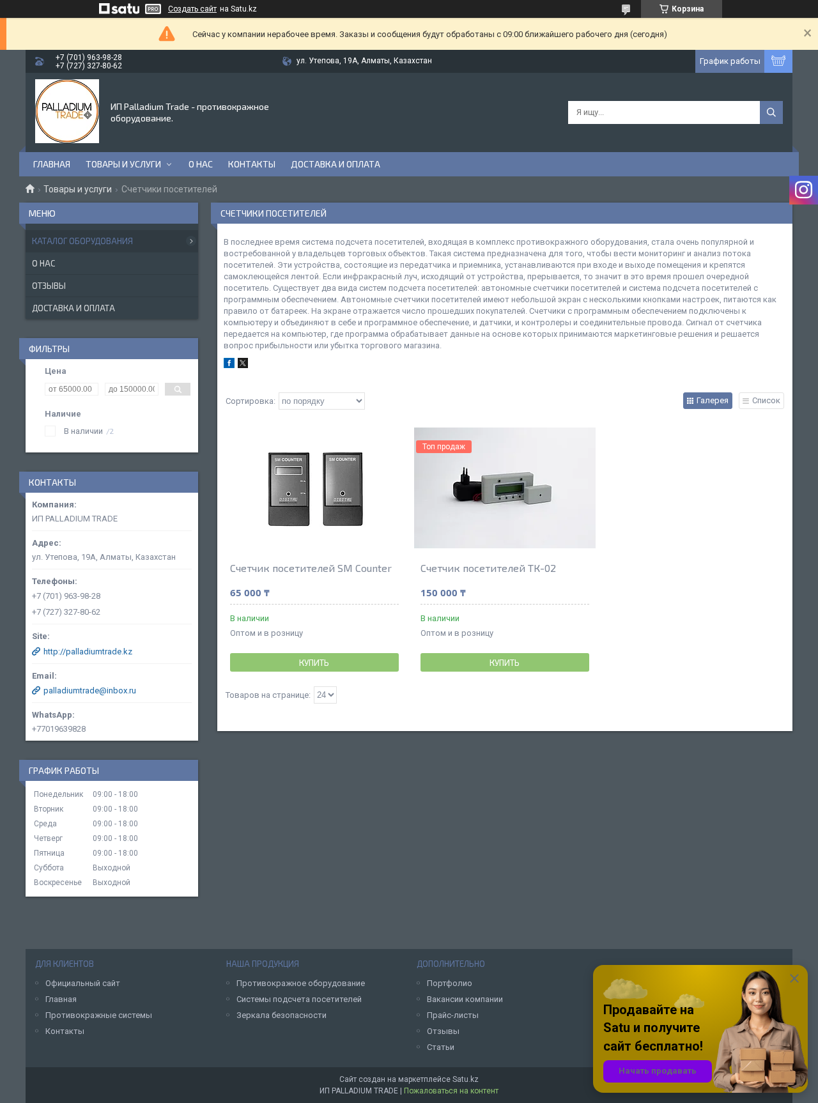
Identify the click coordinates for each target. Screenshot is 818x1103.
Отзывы (49, 286)
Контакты (251, 163)
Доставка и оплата (335, 163)
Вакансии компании (465, 999)
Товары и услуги (123, 163)
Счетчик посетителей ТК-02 (488, 568)
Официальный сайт (82, 983)
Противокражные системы (98, 1015)
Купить (314, 663)
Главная (51, 163)
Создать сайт (192, 8)
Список (766, 400)
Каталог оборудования (82, 241)
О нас (201, 163)
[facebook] (229, 365)
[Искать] (771, 112)
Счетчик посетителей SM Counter (311, 568)
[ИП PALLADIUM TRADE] (67, 111)
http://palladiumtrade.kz (87, 651)
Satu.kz (465, 1079)
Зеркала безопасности (281, 1015)
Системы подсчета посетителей (299, 999)
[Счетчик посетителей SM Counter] (314, 488)
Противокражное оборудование (300, 983)
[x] (243, 365)
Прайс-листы (453, 1015)
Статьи (440, 1047)
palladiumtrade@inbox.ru (89, 690)
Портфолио (449, 983)
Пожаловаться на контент (451, 1090)
